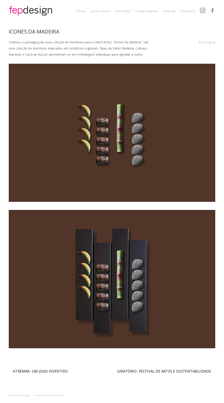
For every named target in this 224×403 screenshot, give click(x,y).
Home (81, 11)
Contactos (188, 11)
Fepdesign (24, 395)
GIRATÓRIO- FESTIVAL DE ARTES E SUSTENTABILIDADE (164, 371)
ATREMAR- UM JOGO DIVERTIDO (40, 371)
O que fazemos (147, 11)
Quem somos (100, 11)
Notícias (169, 11)
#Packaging (206, 42)
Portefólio (123, 11)
